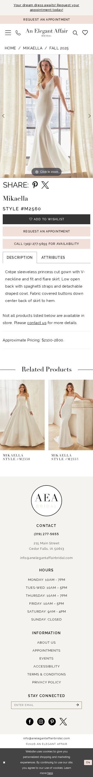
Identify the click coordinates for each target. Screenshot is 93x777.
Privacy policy (46, 682)
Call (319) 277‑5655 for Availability (46, 244)
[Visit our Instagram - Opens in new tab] (41, 721)
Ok (88, 762)
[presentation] (22, 415)
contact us (36, 323)
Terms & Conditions (46, 674)
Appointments (46, 650)
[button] (8, 33)
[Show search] (75, 32)
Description (20, 257)
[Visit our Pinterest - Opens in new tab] (52, 721)
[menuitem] (8, 33)
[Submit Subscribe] (77, 705)
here (50, 773)
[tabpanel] (46, 116)
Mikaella (32, 48)
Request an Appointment (46, 231)
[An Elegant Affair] (47, 33)
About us (46, 642)
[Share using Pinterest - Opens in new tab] (35, 185)
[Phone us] (18, 32)
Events (46, 658)
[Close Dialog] (4, 762)
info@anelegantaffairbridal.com (46, 558)
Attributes (53, 257)
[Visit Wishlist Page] (85, 32)
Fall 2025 (59, 48)
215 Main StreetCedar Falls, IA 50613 (46, 546)
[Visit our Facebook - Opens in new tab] (29, 721)
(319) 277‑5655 (46, 534)
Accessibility (46, 666)
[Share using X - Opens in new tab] (45, 185)
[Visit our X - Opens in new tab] (63, 721)
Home (10, 48)
